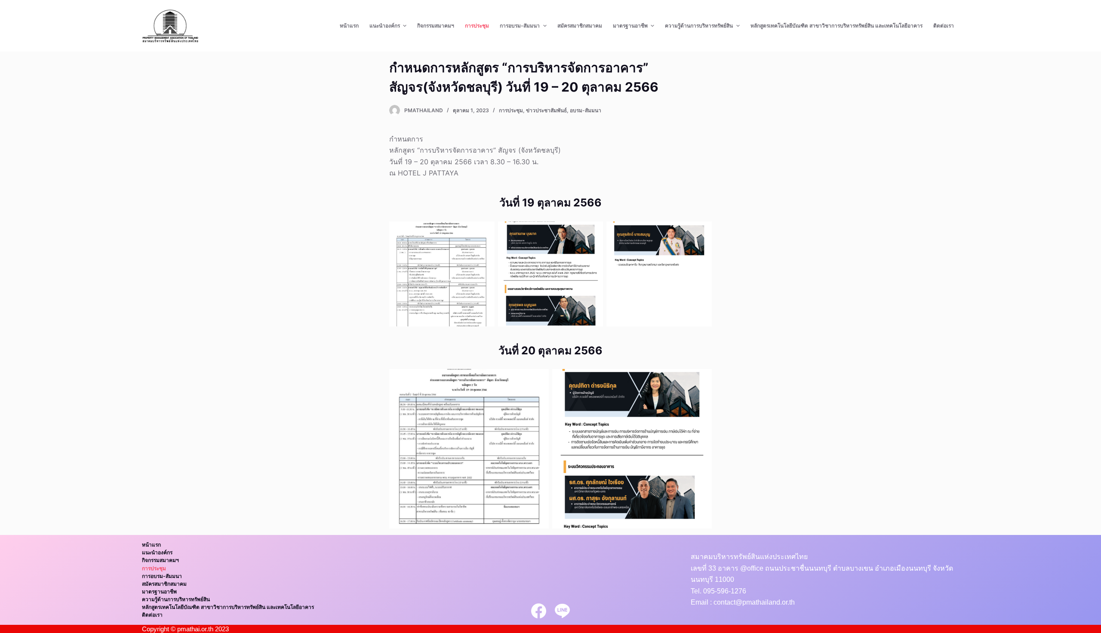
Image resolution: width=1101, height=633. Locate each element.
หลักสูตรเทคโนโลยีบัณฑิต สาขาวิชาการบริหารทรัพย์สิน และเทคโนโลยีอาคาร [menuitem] (836, 25)
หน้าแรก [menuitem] (349, 25)
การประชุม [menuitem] (477, 25)
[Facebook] (538, 610)
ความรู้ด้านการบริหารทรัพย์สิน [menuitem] (699, 25)
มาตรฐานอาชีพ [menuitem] (630, 25)
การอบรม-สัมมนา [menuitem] (520, 25)
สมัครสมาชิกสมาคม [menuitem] (579, 25)
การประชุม (511, 110)
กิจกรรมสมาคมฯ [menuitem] (435, 25)
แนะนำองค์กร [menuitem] (384, 25)
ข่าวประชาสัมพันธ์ (546, 110)
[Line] (562, 610)
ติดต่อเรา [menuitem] (943, 25)
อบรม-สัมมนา (585, 110)
